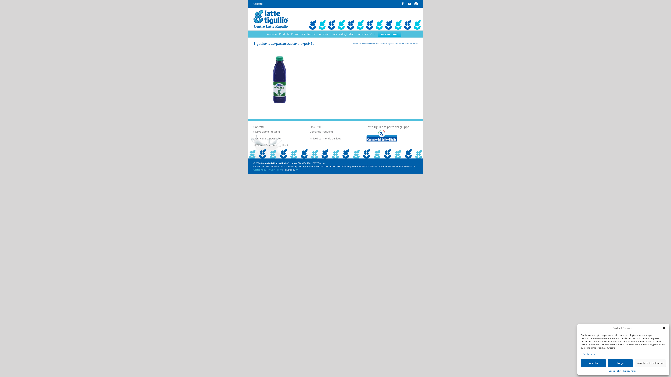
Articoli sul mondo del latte (325, 138)
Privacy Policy (629, 370)
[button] (664, 328)
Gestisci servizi (590, 354)
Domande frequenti (321, 131)
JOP (297, 169)
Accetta (593, 363)
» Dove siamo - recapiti (266, 131)
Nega (620, 363)
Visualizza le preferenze (650, 363)
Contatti (258, 3)
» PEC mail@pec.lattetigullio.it (270, 145)
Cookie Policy (615, 370)
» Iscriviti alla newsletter (267, 138)
